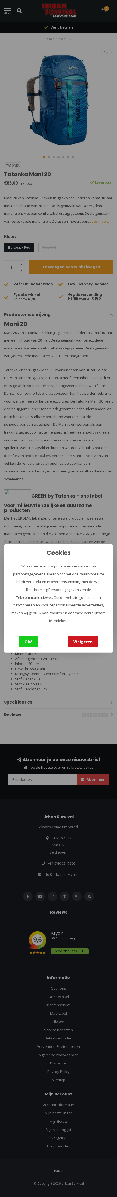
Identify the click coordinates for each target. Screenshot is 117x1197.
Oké (28, 641)
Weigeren (83, 641)
